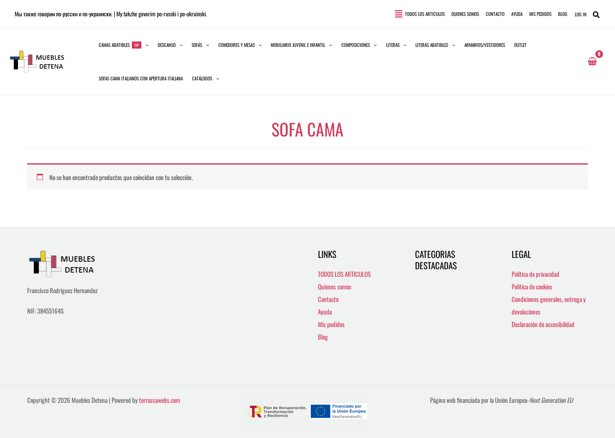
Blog (323, 336)
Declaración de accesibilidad (543, 324)
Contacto (328, 299)
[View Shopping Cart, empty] (592, 61)
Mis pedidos (331, 324)
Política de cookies (532, 286)
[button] (123, 45)
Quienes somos (334, 286)
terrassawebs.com (159, 400)
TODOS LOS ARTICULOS (344, 273)
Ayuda (325, 311)
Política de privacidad (535, 273)
